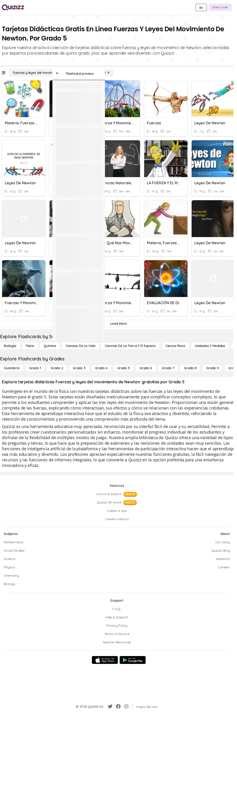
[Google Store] (133, 660)
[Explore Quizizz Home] (13, 7)
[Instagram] (126, 706)
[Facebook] (118, 706)
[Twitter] (110, 706)
